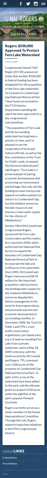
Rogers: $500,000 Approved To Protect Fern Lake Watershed (22, 50)
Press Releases (33, 38)
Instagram (35, 3)
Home (9, 38)
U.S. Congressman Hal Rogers (23, 19)
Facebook (20, 3)
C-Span (43, 3)
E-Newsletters (10, 457)
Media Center (20, 38)
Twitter (28, 3)
